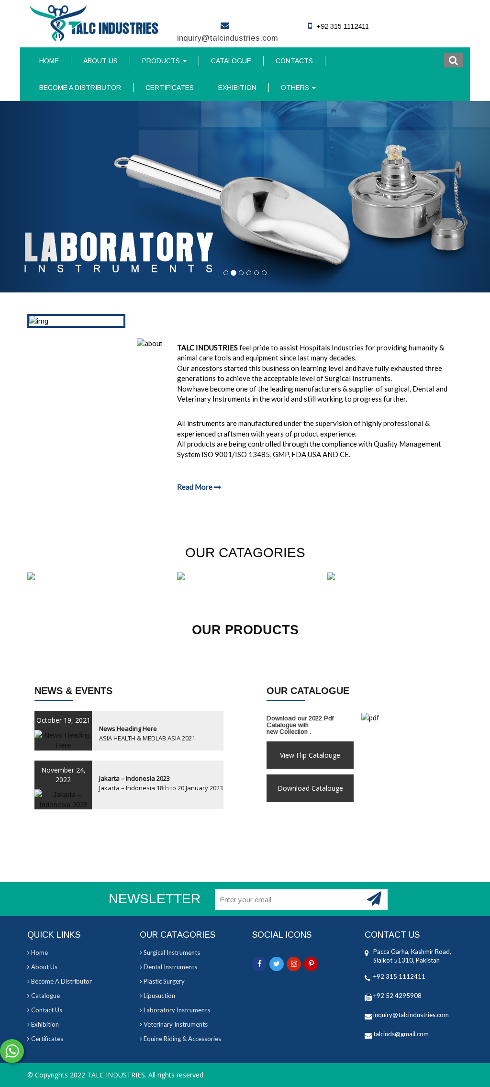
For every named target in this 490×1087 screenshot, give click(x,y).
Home (49, 61)
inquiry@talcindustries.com (227, 38)
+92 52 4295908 (397, 995)
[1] (375, 898)
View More (95, 577)
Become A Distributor (80, 87)
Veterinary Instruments (175, 1024)
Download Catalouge (310, 788)
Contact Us (46, 1010)
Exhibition (237, 87)
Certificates (169, 87)
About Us (100, 61)
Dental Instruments (169, 967)
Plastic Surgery (163, 981)
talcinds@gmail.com (401, 1034)
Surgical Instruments (171, 952)
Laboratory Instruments (176, 1010)
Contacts (294, 61)
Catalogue (231, 61)
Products (162, 61)
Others (296, 87)
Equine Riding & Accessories (181, 1038)
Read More (195, 486)
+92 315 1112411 (399, 976)
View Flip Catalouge (310, 755)
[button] (453, 60)
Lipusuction (158, 995)
